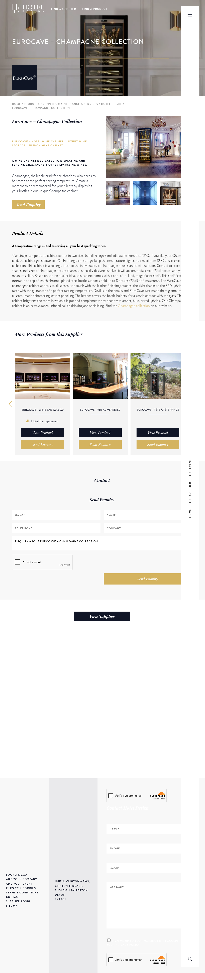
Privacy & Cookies (21, 888)
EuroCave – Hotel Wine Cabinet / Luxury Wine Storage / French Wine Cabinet (49, 144)
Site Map (12, 906)
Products (32, 104)
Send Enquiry (28, 204)
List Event (190, 467)
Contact (13, 897)
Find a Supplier (63, 9)
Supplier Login (18, 901)
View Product (42, 432)
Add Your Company (21, 879)
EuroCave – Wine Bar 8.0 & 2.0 (42, 410)
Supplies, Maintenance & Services (70, 104)
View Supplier (102, 616)
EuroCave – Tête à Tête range (158, 410)
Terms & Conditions (22, 893)
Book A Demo (16, 875)
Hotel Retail (111, 104)
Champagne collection (134, 305)
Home (16, 104)
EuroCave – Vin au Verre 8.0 (100, 410)
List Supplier (190, 492)
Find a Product (95, 9)
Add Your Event (19, 884)
